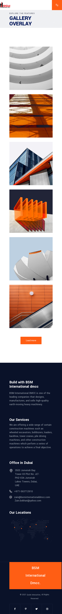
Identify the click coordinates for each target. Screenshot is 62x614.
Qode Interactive (33, 595)
